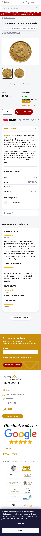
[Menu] (38, 2)
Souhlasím (20, 530)
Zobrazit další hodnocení (20, 318)
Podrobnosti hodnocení (28, 28)
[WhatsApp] (4, 408)
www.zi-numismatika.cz (25, 512)
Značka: (11, 33)
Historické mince (14, 203)
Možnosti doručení (28, 105)
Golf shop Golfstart (21, 461)
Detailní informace (8, 88)
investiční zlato (9, 136)
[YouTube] (9, 408)
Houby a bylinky (33, 461)
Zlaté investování (8, 461)
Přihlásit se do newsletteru (12, 364)
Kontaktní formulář (12, 416)
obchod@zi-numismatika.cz (15, 395)
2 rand (34, 177)
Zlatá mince (6, 84)
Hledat (36, 8)
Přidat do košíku (25, 112)
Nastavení (20, 524)
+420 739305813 (12, 403)
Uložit (6, 120)
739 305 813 (10, 399)
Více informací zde (30, 519)
